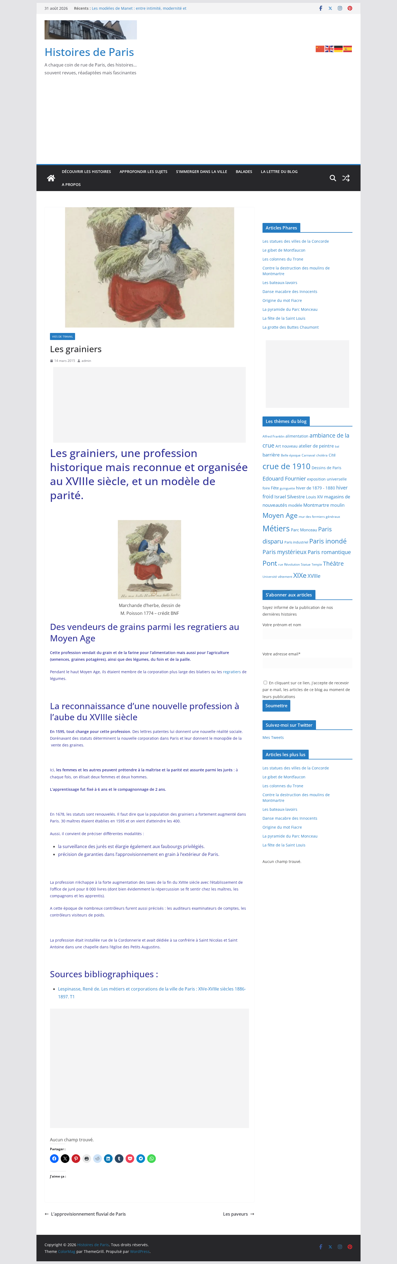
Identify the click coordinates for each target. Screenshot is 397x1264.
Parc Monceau (304, 529)
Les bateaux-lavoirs (280, 282)
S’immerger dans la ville (201, 171)
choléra (322, 455)
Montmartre (316, 505)
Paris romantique (329, 552)
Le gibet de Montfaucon (284, 250)
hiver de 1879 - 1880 (315, 488)
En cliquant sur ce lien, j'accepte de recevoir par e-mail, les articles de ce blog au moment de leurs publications (306, 689)
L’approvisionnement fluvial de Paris (88, 1214)
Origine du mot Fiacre (282, 300)
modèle (295, 505)
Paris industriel (296, 542)
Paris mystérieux (285, 552)
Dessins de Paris (326, 467)
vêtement (285, 576)
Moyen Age (280, 515)
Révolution (292, 564)
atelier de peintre (316, 446)
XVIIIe (314, 575)
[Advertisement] (198, 123)
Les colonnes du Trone (283, 259)
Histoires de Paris (89, 51)
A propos (71, 184)
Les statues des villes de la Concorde (296, 241)
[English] (329, 48)
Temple (317, 564)
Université (270, 577)
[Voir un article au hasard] (345, 178)
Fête (275, 488)
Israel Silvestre (289, 496)
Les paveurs (235, 1214)
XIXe (300, 575)
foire (266, 488)
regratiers (232, 671)
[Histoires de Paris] (51, 178)
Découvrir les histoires (86, 171)
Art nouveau (286, 446)
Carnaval (308, 455)
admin (86, 360)
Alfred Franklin (273, 436)
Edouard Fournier (284, 478)
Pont (270, 563)
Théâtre (333, 563)
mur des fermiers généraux (319, 516)
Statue (306, 564)
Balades (244, 171)
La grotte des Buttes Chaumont (291, 327)
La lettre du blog (279, 171)
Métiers (276, 528)
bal (337, 446)
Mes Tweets (273, 737)
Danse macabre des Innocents (290, 291)
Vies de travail (62, 336)
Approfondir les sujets (143, 171)
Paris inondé (327, 541)
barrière (271, 454)
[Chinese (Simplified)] (320, 48)
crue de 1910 (287, 466)
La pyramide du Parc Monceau (290, 309)
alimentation (296, 436)
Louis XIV (314, 496)
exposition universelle (327, 479)
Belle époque (291, 455)
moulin (337, 505)
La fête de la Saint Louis (284, 318)
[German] (338, 48)
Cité (332, 455)
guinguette (287, 488)
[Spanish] (347, 48)
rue (280, 564)
